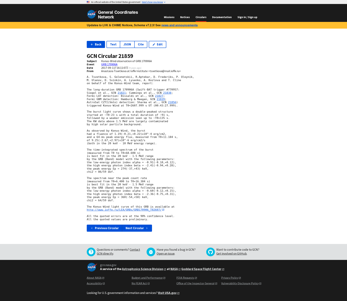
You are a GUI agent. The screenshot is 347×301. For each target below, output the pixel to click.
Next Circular (135, 228)
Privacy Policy (229, 277)
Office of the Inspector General (195, 283)
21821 (122, 92)
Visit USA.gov (167, 293)
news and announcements (179, 25)
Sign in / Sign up (247, 17)
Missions (169, 17)
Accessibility (94, 283)
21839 (161, 99)
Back (98, 44)
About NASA (94, 277)
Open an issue (166, 254)
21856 (172, 102)
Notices (185, 17)
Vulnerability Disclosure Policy (240, 283)
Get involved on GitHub (231, 254)
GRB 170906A (109, 64)
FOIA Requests (185, 277)
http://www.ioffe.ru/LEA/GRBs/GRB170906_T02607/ (124, 209)
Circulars (201, 17)
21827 (159, 96)
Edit (160, 44)
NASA (174, 269)
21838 (167, 92)
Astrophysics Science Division (142, 269)
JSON (127, 44)
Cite (141, 44)
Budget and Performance (147, 277)
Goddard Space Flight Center (201, 269)
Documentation (222, 17)
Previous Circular (107, 228)
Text (113, 44)
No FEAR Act (139, 283)
